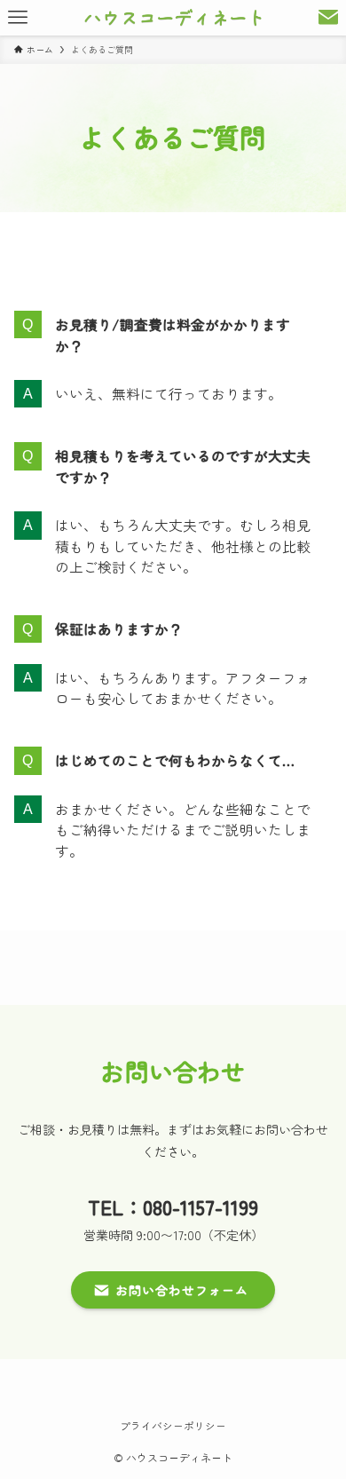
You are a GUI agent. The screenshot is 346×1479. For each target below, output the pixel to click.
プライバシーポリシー (173, 1425)
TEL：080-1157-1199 (173, 1206)
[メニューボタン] (17, 18)
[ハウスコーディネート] (172, 18)
